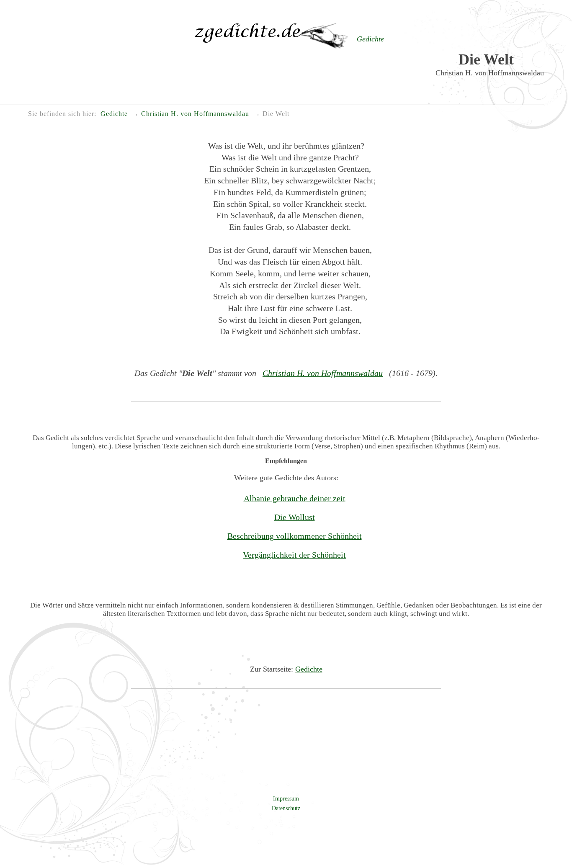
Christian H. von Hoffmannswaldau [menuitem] (195, 114)
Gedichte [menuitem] (114, 114)
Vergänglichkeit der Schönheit (294, 554)
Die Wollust (294, 517)
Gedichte (308, 669)
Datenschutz (286, 808)
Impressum (286, 798)
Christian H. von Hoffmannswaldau (323, 373)
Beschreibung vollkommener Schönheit (294, 536)
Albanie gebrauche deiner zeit (294, 498)
